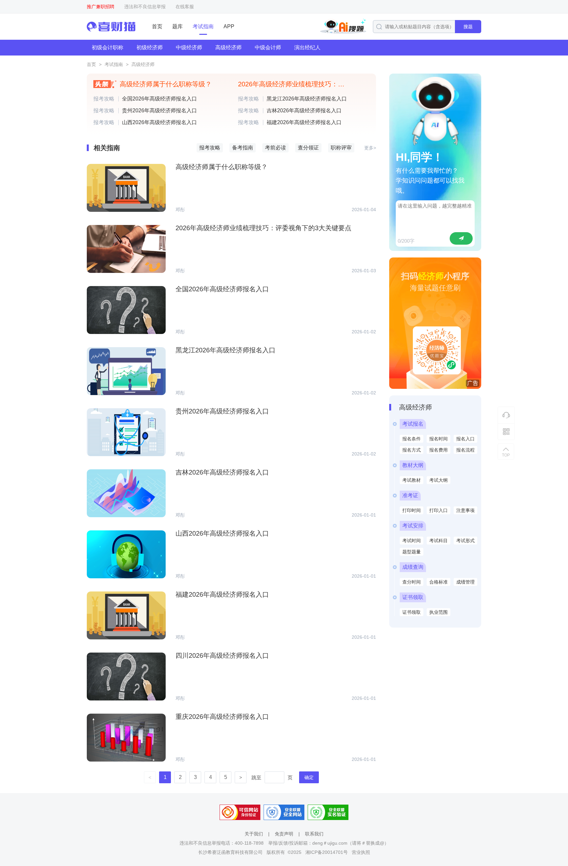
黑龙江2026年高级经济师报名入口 (307, 98)
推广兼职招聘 (100, 6)
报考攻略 (103, 98)
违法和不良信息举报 (145, 6)
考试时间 (411, 540)
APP (229, 26)
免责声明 (284, 833)
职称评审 (341, 147)
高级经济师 (228, 47)
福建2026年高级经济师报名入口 (304, 122)
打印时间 (411, 510)
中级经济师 (189, 47)
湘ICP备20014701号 (326, 852)
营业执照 (361, 852)
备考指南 (242, 147)
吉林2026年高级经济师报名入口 (304, 110)
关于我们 (254, 833)
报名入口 (465, 438)
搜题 (468, 26)
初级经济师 (149, 47)
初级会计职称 (107, 47)
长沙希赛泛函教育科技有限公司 (230, 852)
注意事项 (465, 510)
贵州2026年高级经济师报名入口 (159, 110)
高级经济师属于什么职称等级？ (166, 84)
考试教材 (411, 480)
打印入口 (438, 510)
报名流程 (465, 450)
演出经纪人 (307, 47)
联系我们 (314, 833)
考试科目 (438, 540)
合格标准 (438, 582)
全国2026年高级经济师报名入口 (159, 98)
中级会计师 (268, 47)
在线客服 (185, 6)
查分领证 (308, 147)
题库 (177, 26)
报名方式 (411, 450)
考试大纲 (438, 480)
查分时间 (411, 582)
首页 (157, 26)
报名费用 (438, 450)
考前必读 (275, 147)
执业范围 (438, 612)
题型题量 (411, 551)
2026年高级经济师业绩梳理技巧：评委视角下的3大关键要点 (295, 84)
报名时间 (438, 438)
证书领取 (411, 612)
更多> (370, 147)
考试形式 (465, 540)
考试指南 (203, 26)
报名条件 (411, 438)
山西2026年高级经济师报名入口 (159, 122)
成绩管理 (465, 582)
